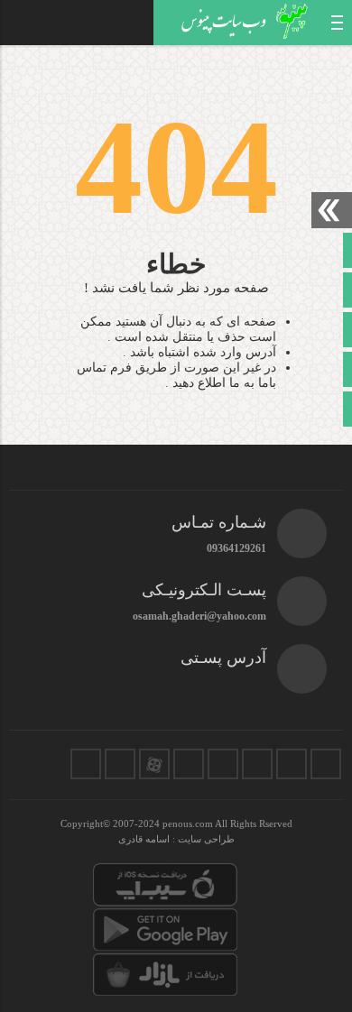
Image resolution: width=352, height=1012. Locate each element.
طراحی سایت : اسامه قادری (176, 838)
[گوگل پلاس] (188, 764)
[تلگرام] (223, 764)
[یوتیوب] (120, 764)
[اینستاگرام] (257, 764)
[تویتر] (291, 764)
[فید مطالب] (85, 764)
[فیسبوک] (325, 764)
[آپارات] (154, 764)
